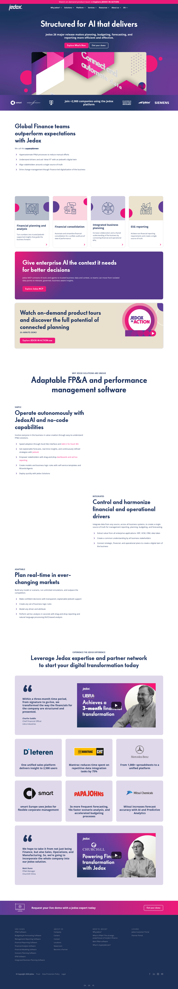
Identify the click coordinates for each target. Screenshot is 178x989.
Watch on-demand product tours (89, 2)
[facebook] (150, 974)
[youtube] (162, 974)
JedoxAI (35, 452)
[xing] (158, 974)
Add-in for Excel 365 (70, 444)
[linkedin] (154, 974)
